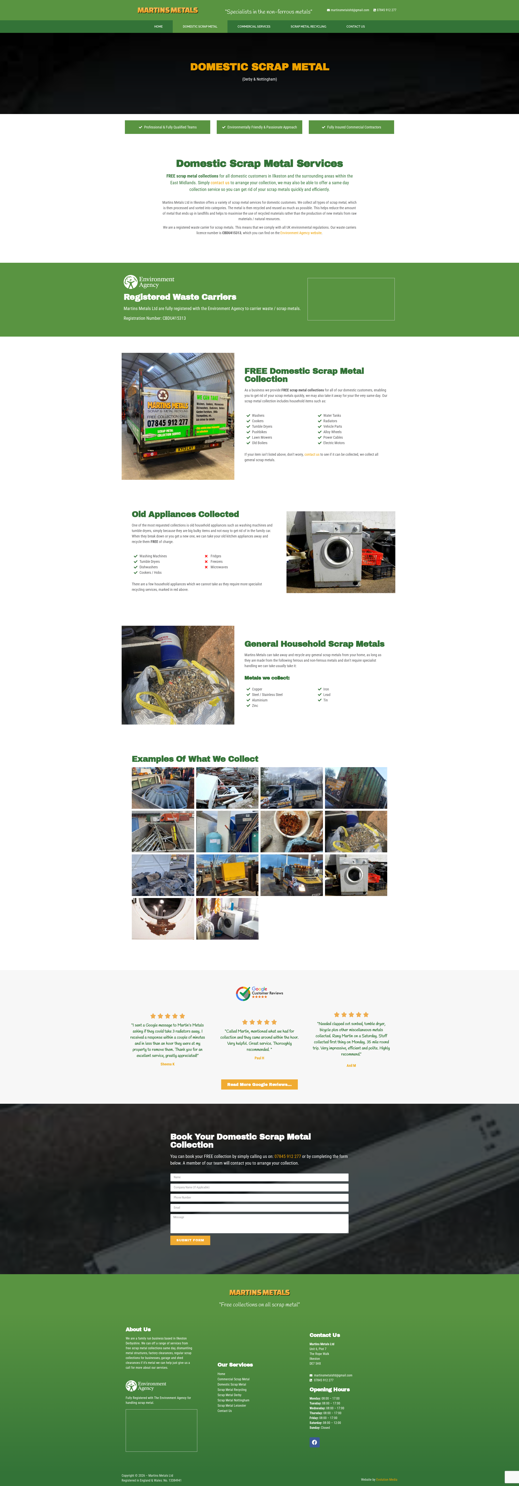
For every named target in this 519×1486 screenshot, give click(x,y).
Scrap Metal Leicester (232, 1405)
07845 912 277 (288, 1156)
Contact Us (355, 26)
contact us (220, 182)
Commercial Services (254, 26)
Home (158, 26)
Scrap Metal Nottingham (233, 1400)
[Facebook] (315, 1442)
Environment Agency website (301, 233)
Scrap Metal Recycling (308, 26)
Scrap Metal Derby (229, 1395)
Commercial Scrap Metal (234, 1379)
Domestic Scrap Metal (200, 26)
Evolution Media (386, 1480)
